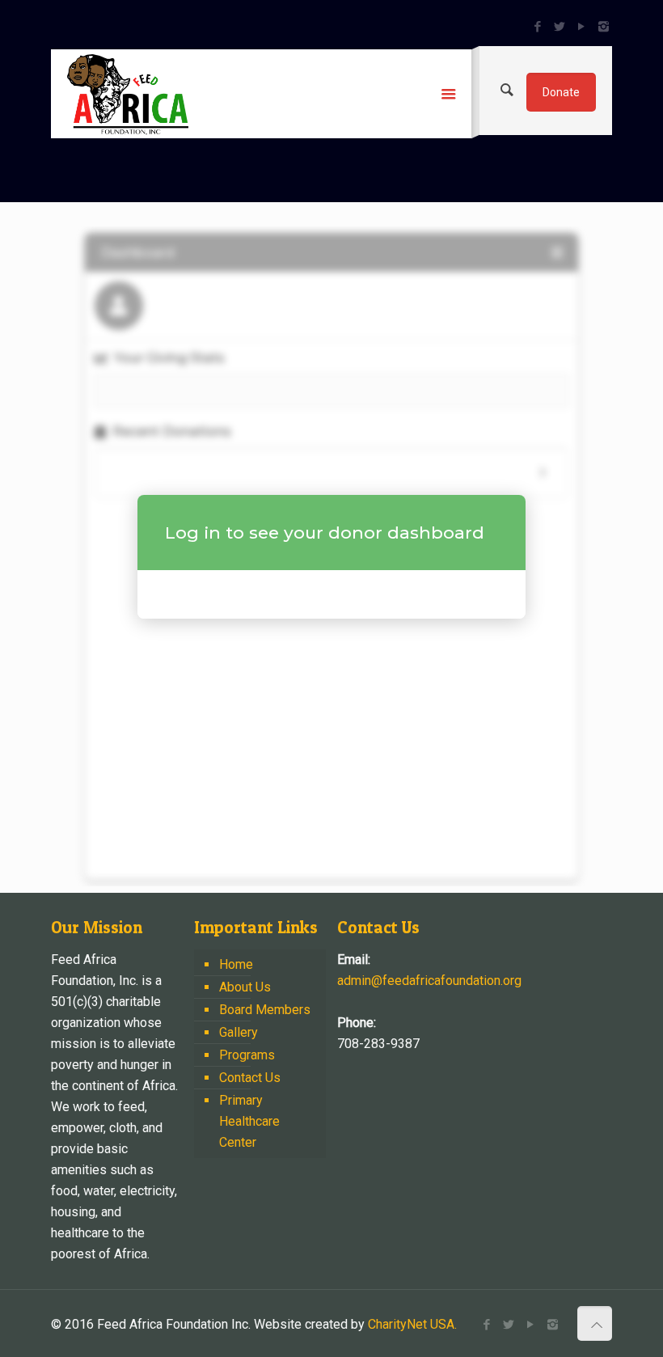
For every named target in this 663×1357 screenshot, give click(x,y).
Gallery (238, 1032)
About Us (245, 987)
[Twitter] (559, 26)
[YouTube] (581, 26)
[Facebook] (538, 26)
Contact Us (250, 1077)
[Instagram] (603, 26)
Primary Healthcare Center (249, 1121)
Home (236, 964)
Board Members (264, 1009)
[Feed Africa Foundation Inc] (127, 93)
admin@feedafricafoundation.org (429, 980)
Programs (247, 1055)
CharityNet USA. (412, 1324)
